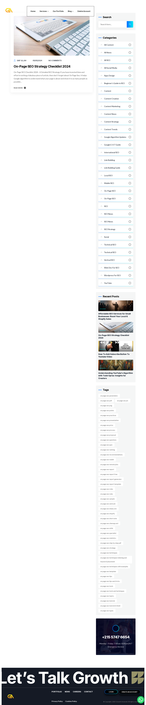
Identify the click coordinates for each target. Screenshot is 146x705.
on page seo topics (107, 596)
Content (107, 91)
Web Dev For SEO (111, 267)
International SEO (111, 152)
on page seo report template (110, 484)
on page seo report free (108, 474)
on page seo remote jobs (109, 464)
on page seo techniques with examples (114, 566)
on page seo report (107, 469)
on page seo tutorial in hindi (110, 606)
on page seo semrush (107, 504)
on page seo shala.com (108, 509)
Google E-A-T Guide (112, 145)
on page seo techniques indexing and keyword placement (113, 560)
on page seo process (107, 430)
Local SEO (108, 175)
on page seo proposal (108, 435)
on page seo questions (108, 440)
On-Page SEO (110, 191)
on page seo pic (122, 401)
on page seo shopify (107, 513)
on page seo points (107, 410)
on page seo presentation (109, 420)
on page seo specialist (108, 533)
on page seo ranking (107, 450)
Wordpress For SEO (112, 275)
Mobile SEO (109, 183)
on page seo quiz (106, 445)
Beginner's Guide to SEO (114, 83)
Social (106, 237)
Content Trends (110, 129)
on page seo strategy (108, 548)
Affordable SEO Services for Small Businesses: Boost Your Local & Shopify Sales (114, 316)
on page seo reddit (107, 459)
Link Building (109, 160)
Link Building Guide (112, 168)
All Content (109, 45)
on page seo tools (106, 586)
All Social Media (110, 68)
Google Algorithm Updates (115, 137)
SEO (106, 206)
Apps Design (109, 75)
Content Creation (111, 98)
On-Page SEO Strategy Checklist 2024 (42, 66)
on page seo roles (106, 489)
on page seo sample (107, 499)
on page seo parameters (109, 396)
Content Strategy (111, 121)
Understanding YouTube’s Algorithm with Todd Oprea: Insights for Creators (115, 375)
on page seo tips (106, 576)
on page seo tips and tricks (110, 581)
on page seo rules (106, 494)
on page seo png (106, 405)
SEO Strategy (109, 229)
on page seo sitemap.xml (109, 523)
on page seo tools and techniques (112, 591)
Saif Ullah (21, 60)
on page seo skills (106, 528)
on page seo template (108, 571)
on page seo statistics (108, 538)
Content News (110, 114)
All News (107, 52)
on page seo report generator (111, 479)
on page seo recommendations (111, 455)
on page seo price (106, 425)
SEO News (108, 214)
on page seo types (106, 611)
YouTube (108, 283)
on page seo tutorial (107, 601)
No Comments (55, 60)
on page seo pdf (106, 401)
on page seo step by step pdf (110, 543)
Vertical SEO (109, 260)
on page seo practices (108, 415)
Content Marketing (112, 106)
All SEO (107, 60)
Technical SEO (110, 244)
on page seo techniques (108, 553)
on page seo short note (108, 518)
